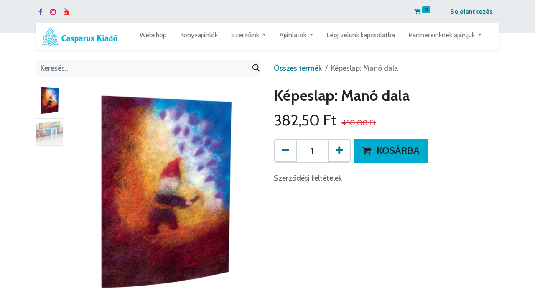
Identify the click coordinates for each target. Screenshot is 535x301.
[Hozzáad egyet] (339, 151)
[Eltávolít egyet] (285, 151)
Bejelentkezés (471, 11)
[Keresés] (256, 68)
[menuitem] (153, 36)
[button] (81, 191)
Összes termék (298, 68)
